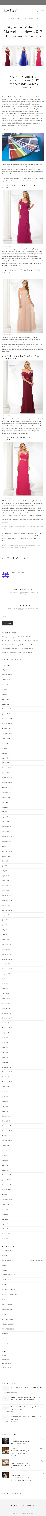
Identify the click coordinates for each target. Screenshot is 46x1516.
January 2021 (6, 949)
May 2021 (5, 930)
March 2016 (5, 1229)
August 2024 (6, 738)
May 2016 (5, 1219)
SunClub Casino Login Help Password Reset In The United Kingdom (22, 641)
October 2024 (6, 729)
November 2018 (7, 1072)
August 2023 (6, 797)
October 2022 (6, 846)
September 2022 (7, 851)
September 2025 (7, 675)
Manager (32, 88)
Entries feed (5, 1359)
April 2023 (5, 817)
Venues (5, 1334)
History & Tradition (10, 1295)
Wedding (6, 1344)
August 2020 (6, 974)
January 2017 (6, 1180)
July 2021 (5, 920)
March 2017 (5, 1170)
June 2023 (5, 807)
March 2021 (5, 939)
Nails (4, 1300)
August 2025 (6, 680)
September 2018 (7, 1082)
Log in (4, 1356)
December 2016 (7, 1185)
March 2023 (5, 822)
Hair (4, 1285)
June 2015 (5, 1239)
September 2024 (7, 733)
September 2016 (7, 1199)
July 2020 (5, 979)
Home (5, 19)
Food (4, 1265)
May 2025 (5, 694)
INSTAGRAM (28, 1505)
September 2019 (7, 1028)
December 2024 (7, 719)
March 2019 (5, 1057)
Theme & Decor (8, 1324)
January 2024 (6, 773)
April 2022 (5, 876)
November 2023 (7, 783)
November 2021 (7, 900)
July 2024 (5, 743)
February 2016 (6, 1234)
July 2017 (5, 1150)
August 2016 (6, 1204)
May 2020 (5, 989)
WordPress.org (6, 1367)
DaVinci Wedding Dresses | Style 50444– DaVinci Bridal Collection (23, 609)
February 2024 (6, 768)
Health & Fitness (8, 1290)
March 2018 (5, 1111)
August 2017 (6, 1146)
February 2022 (6, 886)
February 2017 (6, 1175)
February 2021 (6, 944)
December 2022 (7, 836)
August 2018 (6, 1087)
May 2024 (5, 753)
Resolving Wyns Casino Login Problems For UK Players (18, 645)
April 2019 (5, 1052)
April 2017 (5, 1165)
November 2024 (7, 724)
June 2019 (5, 1043)
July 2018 (5, 1092)
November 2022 (7, 841)
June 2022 (5, 866)
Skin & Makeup (7, 1319)
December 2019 (7, 1013)
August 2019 (6, 1033)
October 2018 (6, 1077)
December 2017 (7, 1126)
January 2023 (6, 832)
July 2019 (5, 1038)
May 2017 (5, 1160)
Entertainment (8, 1260)
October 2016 (6, 1195)
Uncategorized (23, 71)
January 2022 (6, 890)
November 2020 (7, 959)
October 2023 (6, 787)
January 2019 (6, 1062)
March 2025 (6, 704)
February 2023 (6, 827)
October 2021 (6, 905)
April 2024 (5, 758)
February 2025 (6, 709)
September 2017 (7, 1141)
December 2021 (7, 895)
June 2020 (5, 984)
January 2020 (6, 1008)
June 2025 (5, 689)
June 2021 (5, 925)
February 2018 (6, 1116)
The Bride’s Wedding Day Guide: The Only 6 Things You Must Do (21, 1453)
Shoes (4, 1314)
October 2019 (6, 1023)
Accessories (7, 1250)
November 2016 (7, 1190)
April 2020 (5, 993)
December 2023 (7, 778)
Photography (7, 1304)
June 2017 (5, 1155)
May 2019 (5, 1047)
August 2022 (6, 856)
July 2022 (5, 861)
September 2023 (7, 792)
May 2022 (5, 871)
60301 (7, 187)
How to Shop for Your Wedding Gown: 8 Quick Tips (20, 1465)
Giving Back (6, 1280)
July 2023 (5, 802)
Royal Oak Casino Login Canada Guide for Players (17, 653)
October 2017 (6, 1136)
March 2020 (6, 998)
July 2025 (5, 684)
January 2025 (6, 714)
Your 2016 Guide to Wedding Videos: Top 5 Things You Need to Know (21, 1477)
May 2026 (5, 670)
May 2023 (5, 812)
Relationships (7, 1309)
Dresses (5, 1255)
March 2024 (6, 763)
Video (4, 1339)
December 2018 (7, 1067)
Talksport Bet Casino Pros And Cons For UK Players (17, 649)
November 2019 (7, 1018)
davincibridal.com (7, 246)
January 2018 (6, 1121)
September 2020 (7, 969)
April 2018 (5, 1106)
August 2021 (6, 915)
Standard (14, 88)
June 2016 (5, 1214)
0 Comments (14, 1392)
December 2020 (7, 954)
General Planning (9, 1275)
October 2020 (6, 964)
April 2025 (5, 699)
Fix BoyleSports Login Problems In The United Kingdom (18, 637)
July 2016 (5, 1209)
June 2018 (5, 1096)
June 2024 (5, 748)
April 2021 (5, 935)
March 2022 (6, 881)
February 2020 (6, 1003)
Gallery (5, 1270)
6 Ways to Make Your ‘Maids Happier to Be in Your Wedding (23, 593)
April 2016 (5, 1224)
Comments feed (7, 1363)
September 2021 (7, 910)
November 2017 (7, 1131)
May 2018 (5, 1101)
